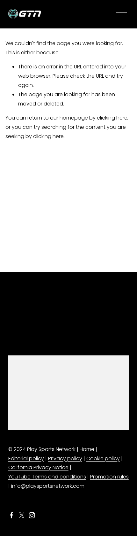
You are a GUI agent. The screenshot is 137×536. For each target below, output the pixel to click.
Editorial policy (26, 458)
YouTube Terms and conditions (47, 476)
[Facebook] (11, 515)
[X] (21, 515)
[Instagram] (32, 515)
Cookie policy (103, 458)
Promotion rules (109, 476)
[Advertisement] (68, 211)
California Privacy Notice (38, 467)
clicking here (112, 117)
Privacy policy (65, 458)
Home (87, 449)
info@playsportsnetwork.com (47, 486)
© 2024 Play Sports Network (42, 449)
